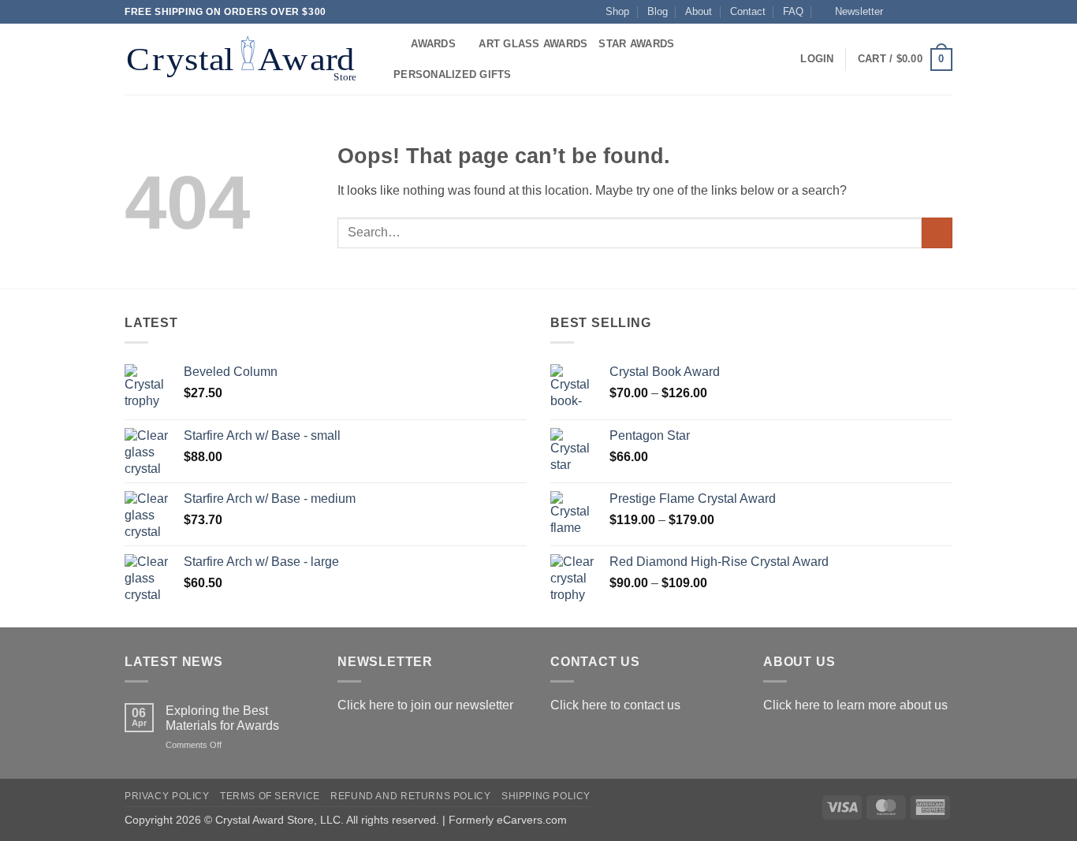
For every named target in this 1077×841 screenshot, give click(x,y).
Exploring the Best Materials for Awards (222, 718)
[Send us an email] (944, 11)
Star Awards (636, 44)
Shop (617, 11)
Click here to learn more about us (855, 705)
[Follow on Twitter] (929, 11)
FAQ (793, 11)
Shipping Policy (546, 796)
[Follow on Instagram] (914, 11)
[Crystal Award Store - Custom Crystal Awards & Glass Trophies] (244, 59)
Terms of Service (270, 796)
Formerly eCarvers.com (508, 819)
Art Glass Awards (533, 44)
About (698, 11)
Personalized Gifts (452, 74)
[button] (852, 12)
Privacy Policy (167, 796)
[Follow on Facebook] (899, 11)
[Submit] (937, 233)
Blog (657, 11)
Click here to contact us (615, 705)
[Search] (394, 44)
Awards (433, 44)
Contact (748, 11)
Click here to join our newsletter (425, 705)
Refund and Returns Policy (410, 796)
